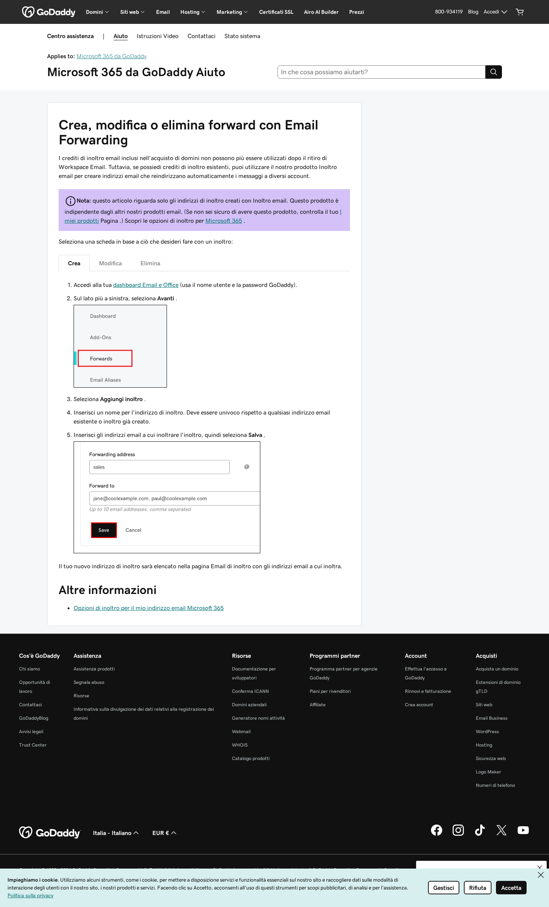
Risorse (81, 695)
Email (163, 12)
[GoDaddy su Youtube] (523, 835)
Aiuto (121, 36)
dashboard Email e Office (146, 285)
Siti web (484, 704)
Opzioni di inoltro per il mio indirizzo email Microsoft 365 (149, 608)
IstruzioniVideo (158, 36)
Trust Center (33, 744)
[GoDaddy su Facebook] (436, 835)
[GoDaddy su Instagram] (458, 835)
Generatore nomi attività (258, 718)
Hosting (484, 744)
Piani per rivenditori (330, 691)
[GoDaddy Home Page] (50, 832)
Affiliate (318, 704)
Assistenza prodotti (94, 668)
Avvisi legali (31, 731)
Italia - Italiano (112, 833)
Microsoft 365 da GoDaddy (112, 56)
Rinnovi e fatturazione (428, 691)
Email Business (492, 718)
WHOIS (240, 744)
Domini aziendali (249, 704)
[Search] (494, 72)
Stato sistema (242, 36)
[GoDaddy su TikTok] (480, 835)
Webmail (241, 731)
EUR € (160, 833)
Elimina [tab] (150, 263)
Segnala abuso (89, 682)
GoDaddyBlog (33, 718)
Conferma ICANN (250, 691)
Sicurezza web (491, 758)
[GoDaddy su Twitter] (501, 835)
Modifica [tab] (110, 263)
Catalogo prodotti (251, 758)
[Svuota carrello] (520, 12)
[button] (539, 868)
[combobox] (382, 72)
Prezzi (356, 12)
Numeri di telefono (495, 785)
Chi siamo (29, 668)
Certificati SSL (276, 12)
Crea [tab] (74, 263)
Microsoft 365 (223, 220)
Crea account (419, 704)
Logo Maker (488, 771)
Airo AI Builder (321, 12)
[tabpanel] (204, 425)
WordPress (487, 731)
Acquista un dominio (497, 668)
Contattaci (201, 36)
